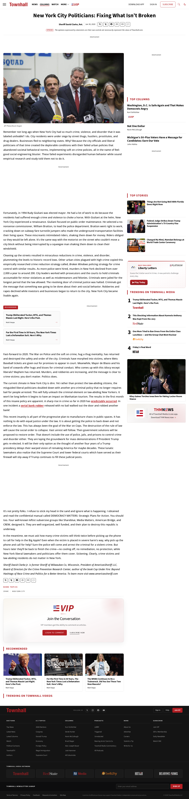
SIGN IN (153, 4)
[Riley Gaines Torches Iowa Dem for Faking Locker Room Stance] (156, 376)
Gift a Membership (160, 732)
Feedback (36, 795)
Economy (39, 741)
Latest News (11, 732)
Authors (9, 755)
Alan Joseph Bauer (72, 746)
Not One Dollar (136, 126)
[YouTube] (104, 710)
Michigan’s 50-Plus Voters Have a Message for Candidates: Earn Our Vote (154, 139)
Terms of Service (12, 795)
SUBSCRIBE (168, 4)
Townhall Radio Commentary (105, 746)
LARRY (96, 727)
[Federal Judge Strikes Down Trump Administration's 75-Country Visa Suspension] (136, 226)
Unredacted (98, 736)
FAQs (167, 710)
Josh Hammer (70, 750)
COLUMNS (44, 4)
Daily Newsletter (159, 736)
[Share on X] (100, 24)
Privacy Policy (25, 795)
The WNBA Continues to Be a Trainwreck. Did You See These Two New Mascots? (104, 681)
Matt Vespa (10, 688)
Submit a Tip (128, 741)
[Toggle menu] (4, 4)
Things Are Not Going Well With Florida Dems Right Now (165, 203)
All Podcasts (98, 750)
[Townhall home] (16, 710)
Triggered (98, 732)
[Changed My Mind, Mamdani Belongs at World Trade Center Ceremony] (136, 245)
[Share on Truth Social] (105, 24)
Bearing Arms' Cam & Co (103, 741)
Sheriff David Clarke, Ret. (71, 24)
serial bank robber (32, 405)
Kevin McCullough (71, 736)
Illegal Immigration (43, 750)
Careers (127, 736)
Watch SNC (157, 741)
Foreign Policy (41, 746)
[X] (87, 710)
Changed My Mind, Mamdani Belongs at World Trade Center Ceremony (165, 241)
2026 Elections (41, 727)
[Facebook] (98, 710)
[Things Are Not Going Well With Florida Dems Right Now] (136, 207)
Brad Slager (69, 741)
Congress (39, 732)
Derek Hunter (70, 732)
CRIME (6, 591)
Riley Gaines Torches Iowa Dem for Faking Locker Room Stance (156, 397)
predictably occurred (104, 401)
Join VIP (177, 710)
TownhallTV (11, 750)
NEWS (35, 4)
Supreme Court (41, 755)
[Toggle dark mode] (184, 4)
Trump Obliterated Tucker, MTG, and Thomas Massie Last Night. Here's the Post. (21, 681)
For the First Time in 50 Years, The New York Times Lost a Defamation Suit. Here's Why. (63, 681)
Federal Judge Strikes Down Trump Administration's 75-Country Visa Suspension (163, 224)
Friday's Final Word (142, 347)
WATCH (55, 4)
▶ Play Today (138, 282)
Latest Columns (12, 736)
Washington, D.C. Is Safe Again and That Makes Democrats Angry (155, 107)
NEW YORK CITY (18, 591)
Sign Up (176, 786)
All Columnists (70, 755)
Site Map (63, 795)
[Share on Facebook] (111, 24)
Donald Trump (41, 736)
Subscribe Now (77, 632)
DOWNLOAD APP (136, 4)
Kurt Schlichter (70, 727)
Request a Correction (49, 795)
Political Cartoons (13, 746)
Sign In (157, 710)
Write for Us (128, 746)
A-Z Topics (41, 721)
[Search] (179, 4)
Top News (10, 727)
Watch (9, 741)
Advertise (127, 732)
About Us (127, 727)
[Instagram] (92, 710)
